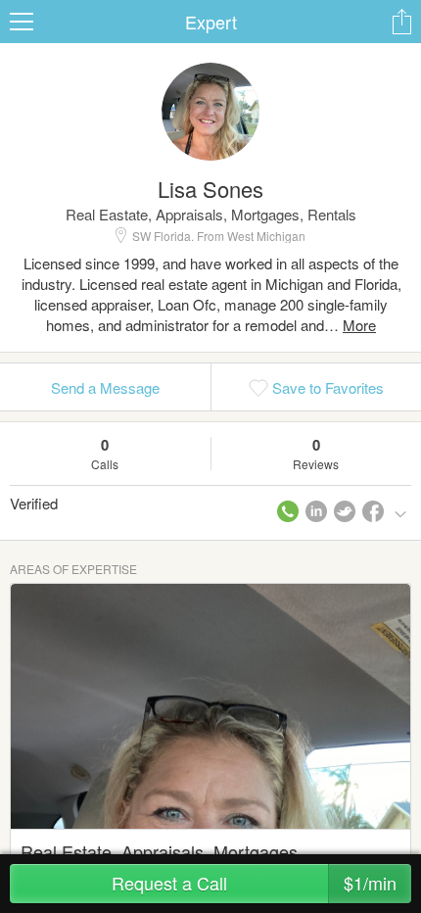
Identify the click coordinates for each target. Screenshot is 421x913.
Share (401, 21)
